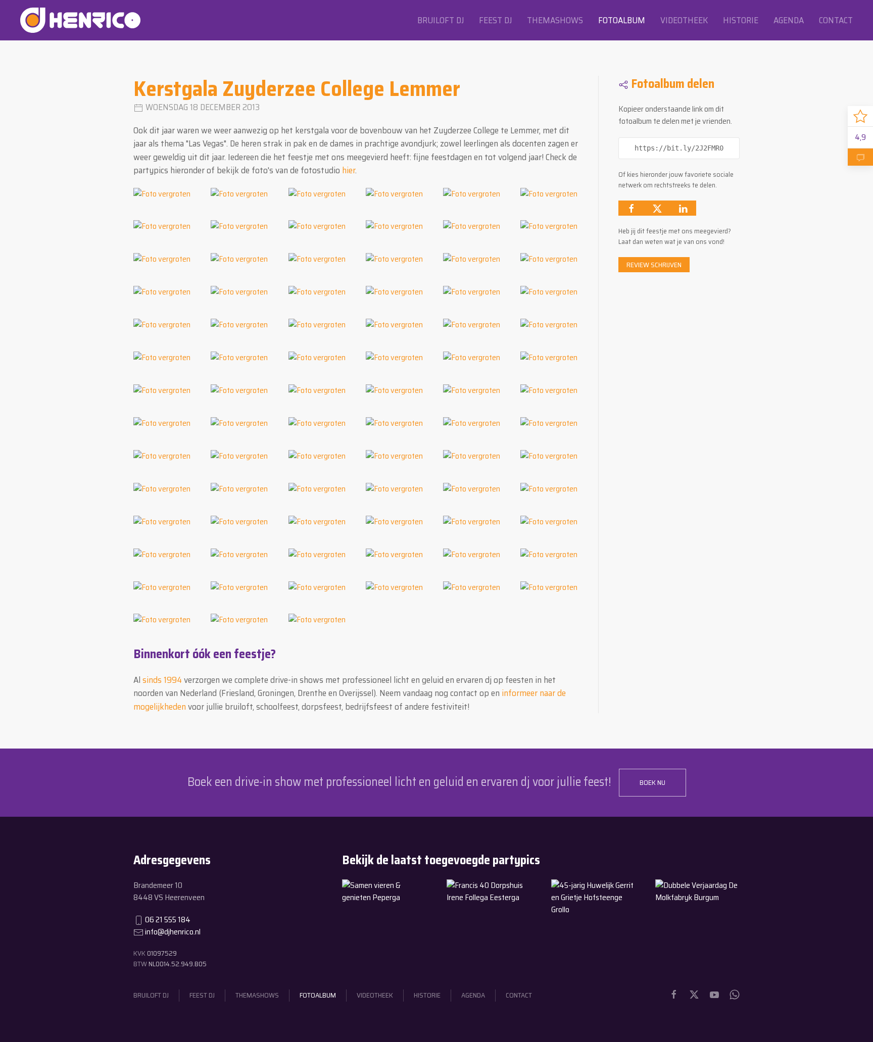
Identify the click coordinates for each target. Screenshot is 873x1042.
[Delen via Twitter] (657, 208)
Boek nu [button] (652, 782)
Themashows (555, 20)
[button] (161, 193)
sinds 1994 (162, 680)
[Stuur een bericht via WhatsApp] (735, 994)
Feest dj (495, 20)
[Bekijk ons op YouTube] (714, 994)
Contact (836, 20)
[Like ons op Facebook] (674, 994)
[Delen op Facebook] (631, 208)
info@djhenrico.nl (173, 931)
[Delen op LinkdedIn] (683, 208)
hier (348, 170)
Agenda (788, 20)
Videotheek (684, 20)
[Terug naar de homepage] (80, 20)
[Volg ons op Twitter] (694, 994)
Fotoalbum (621, 20)
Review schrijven (654, 264)
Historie (740, 20)
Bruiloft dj (440, 20)
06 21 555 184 (167, 919)
